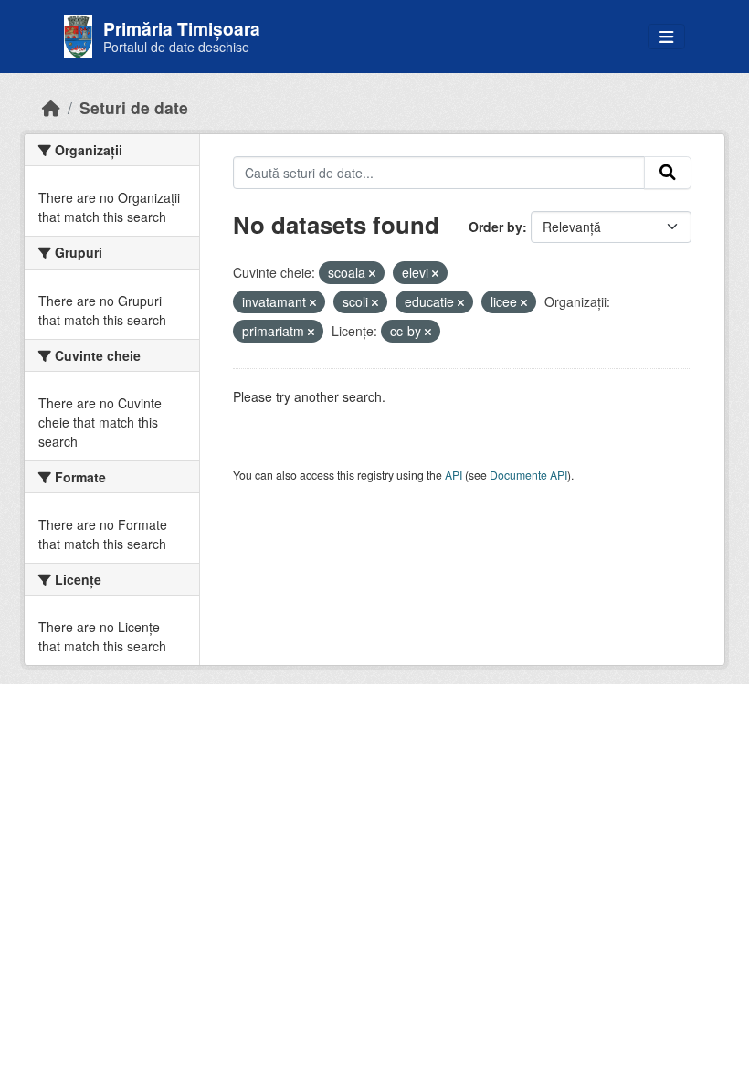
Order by (495, 226)
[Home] (51, 107)
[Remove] (372, 273)
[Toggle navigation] (666, 37)
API (453, 474)
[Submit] (667, 172)
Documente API (528, 474)
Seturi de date (133, 107)
